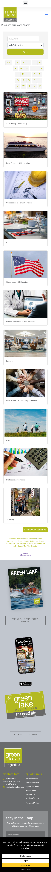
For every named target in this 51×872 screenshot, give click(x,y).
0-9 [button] (8, 62)
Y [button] (34, 86)
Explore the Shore (32, 786)
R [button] (23, 80)
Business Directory (16, 539)
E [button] (40, 62)
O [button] (34, 74)
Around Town (31, 790)
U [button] (40, 80)
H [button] (27, 68)
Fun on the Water (32, 782)
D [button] (34, 62)
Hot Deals (18, 541)
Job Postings (21, 544)
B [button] (23, 62)
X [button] (29, 86)
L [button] (17, 74)
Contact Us (31, 544)
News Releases (30, 539)
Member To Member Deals (33, 541)
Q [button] (18, 80)
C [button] (29, 62)
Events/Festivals (32, 779)
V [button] (17, 86)
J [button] (36, 68)
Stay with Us (30, 794)
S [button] (29, 80)
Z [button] (40, 86)
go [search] (26, 52)
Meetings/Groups (32, 798)
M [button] (23, 74)
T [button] (34, 80)
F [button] (15, 68)
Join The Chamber (31, 546)
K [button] (42, 68)
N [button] (29, 74)
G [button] (21, 68)
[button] (25, 3)
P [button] (40, 74)
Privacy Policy (32, 803)
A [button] (18, 62)
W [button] (23, 86)
